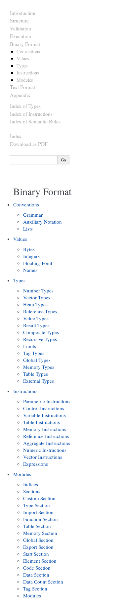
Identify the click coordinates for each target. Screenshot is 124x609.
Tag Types (33, 353)
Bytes (29, 249)
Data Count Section (43, 581)
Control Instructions (43, 408)
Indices (30, 484)
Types (22, 66)
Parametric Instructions (46, 401)
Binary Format (25, 44)
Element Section (40, 560)
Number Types (38, 290)
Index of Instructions (31, 113)
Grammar (33, 214)
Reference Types (40, 311)
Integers (31, 256)
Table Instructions (41, 422)
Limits (29, 346)
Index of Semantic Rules (35, 121)
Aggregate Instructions (46, 443)
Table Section (37, 526)
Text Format (22, 87)
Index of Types (25, 106)
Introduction (22, 13)
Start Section (36, 553)
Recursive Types (40, 339)
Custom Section (39, 498)
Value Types (36, 318)
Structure (19, 20)
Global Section (38, 540)
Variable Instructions (44, 415)
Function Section (40, 519)
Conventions (28, 51)
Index (15, 136)
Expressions (35, 463)
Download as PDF (29, 144)
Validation (20, 28)
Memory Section (40, 533)
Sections (31, 491)
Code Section (37, 567)
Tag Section (35, 588)
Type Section (36, 505)
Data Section (36, 574)
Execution (20, 36)
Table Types (35, 373)
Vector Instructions (42, 457)
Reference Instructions (46, 436)
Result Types (36, 325)
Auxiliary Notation (42, 221)
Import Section (38, 512)
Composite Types (41, 332)
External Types (38, 380)
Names (30, 270)
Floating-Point (37, 263)
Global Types (37, 360)
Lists (28, 228)
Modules (25, 80)
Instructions (28, 72)
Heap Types (35, 304)
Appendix (20, 95)
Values (23, 58)
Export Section (38, 547)
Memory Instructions (44, 429)
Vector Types (36, 297)
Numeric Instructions (44, 450)
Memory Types (38, 367)
